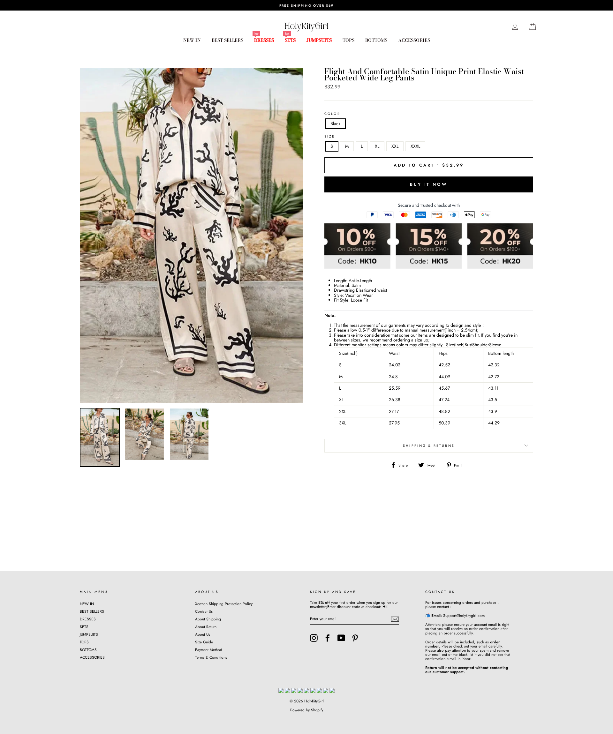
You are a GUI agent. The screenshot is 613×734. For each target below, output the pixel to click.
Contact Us (204, 611)
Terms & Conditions (211, 657)
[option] (306, 5)
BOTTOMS (376, 40)
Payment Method (208, 649)
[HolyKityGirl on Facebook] (327, 638)
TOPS (348, 40)
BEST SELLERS (227, 40)
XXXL (415, 146)
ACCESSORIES (414, 40)
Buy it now (429, 184)
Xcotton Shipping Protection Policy (224, 603)
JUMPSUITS (319, 40)
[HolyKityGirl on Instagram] (314, 638)
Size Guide (204, 642)
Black (335, 123)
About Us (202, 634)
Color (332, 114)
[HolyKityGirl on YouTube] (341, 638)
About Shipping (208, 619)
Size (329, 137)
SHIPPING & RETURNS (429, 445)
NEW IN (192, 40)
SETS (290, 40)
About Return (205, 626)
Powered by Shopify (306, 710)
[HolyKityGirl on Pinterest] (355, 638)
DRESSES (264, 40)
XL (377, 146)
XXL (394, 146)
